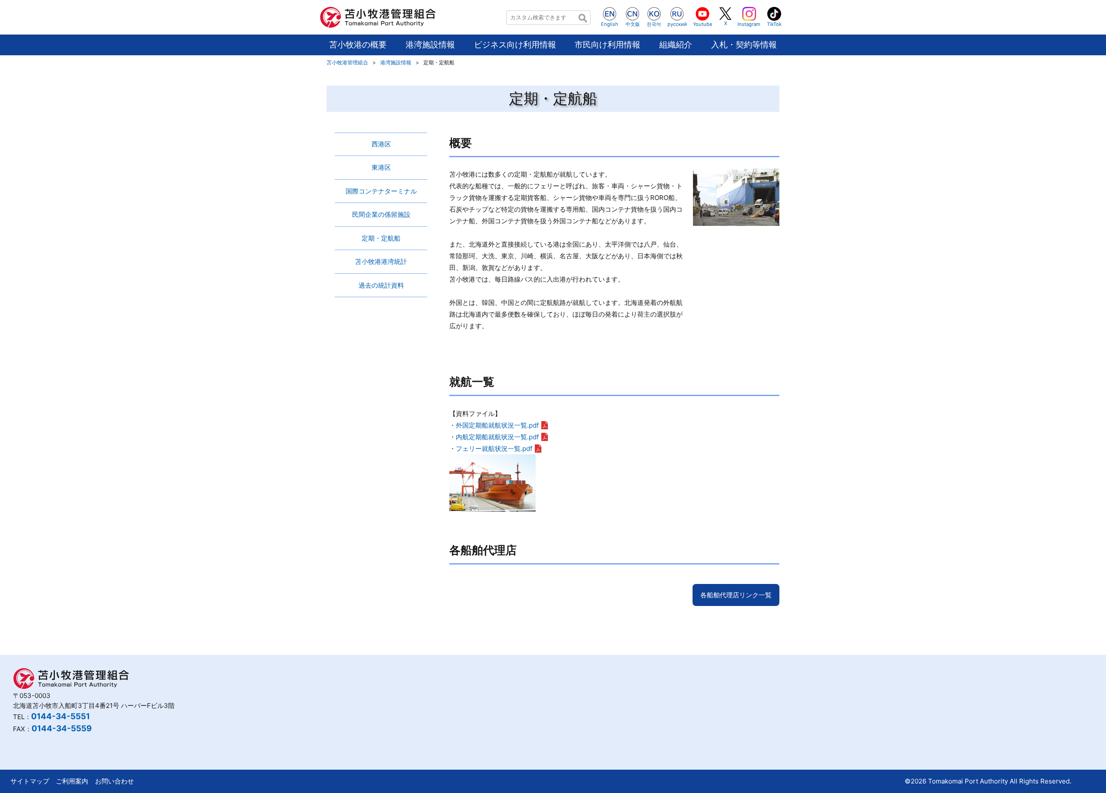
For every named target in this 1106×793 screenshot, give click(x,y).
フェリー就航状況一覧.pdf (494, 448)
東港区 (381, 167)
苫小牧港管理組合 (347, 62)
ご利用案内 (72, 781)
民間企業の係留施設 (381, 214)
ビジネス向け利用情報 (515, 45)
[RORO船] (736, 220)
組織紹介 (675, 45)
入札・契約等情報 (744, 45)
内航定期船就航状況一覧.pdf (497, 437)
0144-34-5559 (62, 728)
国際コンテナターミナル (381, 191)
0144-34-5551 (60, 716)
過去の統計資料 (381, 285)
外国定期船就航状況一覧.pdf (497, 425)
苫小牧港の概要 (358, 45)
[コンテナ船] (492, 506)
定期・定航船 (381, 238)
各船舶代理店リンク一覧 (736, 595)
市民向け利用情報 (607, 45)
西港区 (381, 144)
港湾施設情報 (430, 45)
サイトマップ (29, 781)
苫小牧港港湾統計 (381, 261)
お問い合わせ (114, 781)
